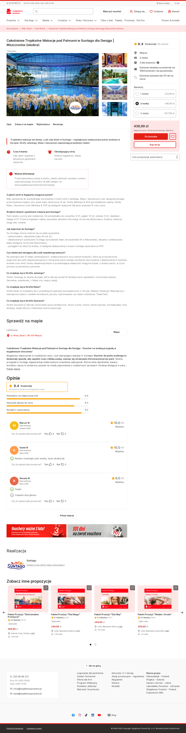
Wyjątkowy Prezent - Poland (161, 689)
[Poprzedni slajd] (4, 612)
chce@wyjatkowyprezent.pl (27, 688)
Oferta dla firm (84, 679)
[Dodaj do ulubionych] (173, 136)
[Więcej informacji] (158, 62)
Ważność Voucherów (88, 689)
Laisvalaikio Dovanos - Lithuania (162, 686)
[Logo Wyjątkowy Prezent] (16, 12)
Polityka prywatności (15, 728)
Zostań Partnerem (86, 676)
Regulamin (117, 679)
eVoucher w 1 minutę (122, 673)
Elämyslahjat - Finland (157, 676)
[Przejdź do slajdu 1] (90, 644)
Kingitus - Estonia (155, 679)
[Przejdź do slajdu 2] (95, 644)
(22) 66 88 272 (21, 676)
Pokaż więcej (13, 369)
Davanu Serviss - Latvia (158, 683)
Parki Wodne (40, 29)
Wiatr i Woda (27, 29)
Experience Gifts (154, 692)
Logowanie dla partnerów (90, 673)
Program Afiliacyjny (87, 683)
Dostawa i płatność (87, 686)
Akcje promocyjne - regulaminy (128, 676)
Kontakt (116, 686)
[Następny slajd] (181, 612)
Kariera (115, 683)
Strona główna (12, 29)
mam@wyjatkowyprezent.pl (27, 693)
